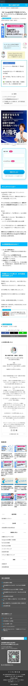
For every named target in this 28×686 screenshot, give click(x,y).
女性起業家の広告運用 (7, 18)
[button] (5, 333)
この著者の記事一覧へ (14, 434)
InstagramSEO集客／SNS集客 (9, 539)
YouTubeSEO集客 (6, 542)
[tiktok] (14, 672)
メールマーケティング (7, 548)
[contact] (19, 672)
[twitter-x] (10, 672)
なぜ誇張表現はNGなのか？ (11, 99)
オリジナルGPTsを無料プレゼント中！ (10, 644)
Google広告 (5, 326)
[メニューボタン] (1, 5)
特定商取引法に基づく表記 (10, 676)
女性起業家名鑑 (5, 567)
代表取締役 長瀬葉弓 (14, 678)
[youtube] (16, 430)
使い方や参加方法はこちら (7, 665)
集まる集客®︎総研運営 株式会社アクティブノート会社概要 (14, 674)
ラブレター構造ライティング (8, 554)
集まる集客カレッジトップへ (14, 681)
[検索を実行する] (25, 638)
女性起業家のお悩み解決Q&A (8, 527)
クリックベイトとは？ (10, 96)
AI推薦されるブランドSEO (8, 536)
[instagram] (14, 430)
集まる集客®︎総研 (14, 5)
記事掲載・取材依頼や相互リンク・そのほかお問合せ (14, 680)
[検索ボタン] (26, 5)
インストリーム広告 (13, 326)
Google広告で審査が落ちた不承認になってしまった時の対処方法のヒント (17, 314)
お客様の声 (4, 564)
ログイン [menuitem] (3, 1)
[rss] (17, 672)
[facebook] (11, 430)
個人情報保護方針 (19, 676)
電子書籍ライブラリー (7, 518)
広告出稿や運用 (5, 551)
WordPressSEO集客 (6, 545)
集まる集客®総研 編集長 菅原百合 (14, 355)
